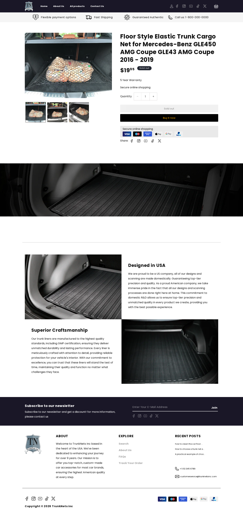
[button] (216, 6)
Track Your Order (131, 463)
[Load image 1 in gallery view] (36, 112)
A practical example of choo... (190, 454)
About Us (125, 450)
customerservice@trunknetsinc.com (198, 476)
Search (124, 444)
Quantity (126, 96)
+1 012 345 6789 (187, 468)
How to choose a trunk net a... (189, 449)
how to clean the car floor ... (189, 443)
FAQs (122, 457)
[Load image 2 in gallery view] (57, 112)
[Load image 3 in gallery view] (79, 112)
